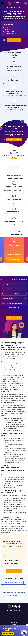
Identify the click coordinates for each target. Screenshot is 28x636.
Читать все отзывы (14, 139)
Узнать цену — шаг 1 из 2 (14, 317)
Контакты (14, 622)
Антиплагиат (14, 616)
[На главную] (13, 3)
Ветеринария (13, 595)
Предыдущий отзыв (11, 165)
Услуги (14, 614)
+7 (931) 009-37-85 (15, 7)
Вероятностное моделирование (13, 582)
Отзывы (14, 624)
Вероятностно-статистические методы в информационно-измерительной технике (14, 585)
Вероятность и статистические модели (14, 592)
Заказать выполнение (14, 259)
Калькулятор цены (8, 633)
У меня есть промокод (14, 307)
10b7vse (5, 630)
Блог (14, 620)
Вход (25, 3)
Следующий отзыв (16, 165)
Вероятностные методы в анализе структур (14, 589)
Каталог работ (14, 618)
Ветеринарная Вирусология (13, 598)
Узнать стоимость (14, 40)
